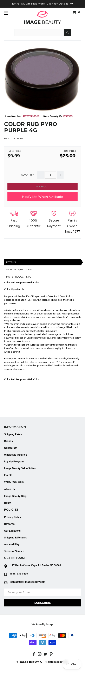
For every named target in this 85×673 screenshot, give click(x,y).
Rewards (9, 524)
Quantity (27, 175)
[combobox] (39, 32)
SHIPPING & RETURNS (19, 269)
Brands (8, 441)
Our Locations (12, 530)
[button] (6, 13)
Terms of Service (14, 551)
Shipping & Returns (15, 537)
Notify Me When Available (42, 197)
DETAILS (11, 262)
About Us (9, 489)
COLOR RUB (15, 138)
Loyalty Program (14, 461)
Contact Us (10, 448)
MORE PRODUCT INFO (18, 276)
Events (8, 475)
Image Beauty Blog (15, 496)
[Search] (67, 32)
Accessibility (11, 544)
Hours (7, 503)
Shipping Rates (13, 434)
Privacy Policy (12, 517)
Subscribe (42, 602)
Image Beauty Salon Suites (20, 468)
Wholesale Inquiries (15, 454)
